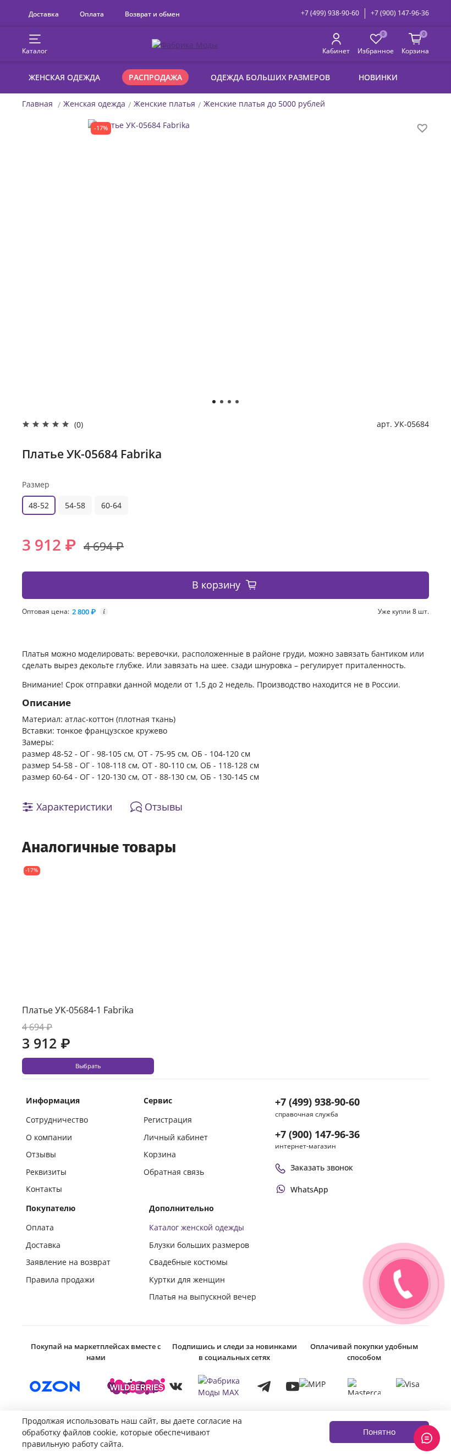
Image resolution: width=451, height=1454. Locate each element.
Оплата (92, 13)
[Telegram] (264, 1386)
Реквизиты (46, 1172)
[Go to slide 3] (229, 401)
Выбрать (88, 1066)
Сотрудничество (57, 1119)
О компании (49, 1137)
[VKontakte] (176, 1386)
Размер (36, 484)
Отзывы (41, 1154)
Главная (37, 103)
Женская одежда (64, 77)
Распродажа (155, 77)
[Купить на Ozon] (55, 1386)
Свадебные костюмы (188, 1262)
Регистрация (168, 1119)
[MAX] (220, 1386)
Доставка (44, 13)
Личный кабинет (176, 1137)
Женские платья (164, 103)
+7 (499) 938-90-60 (330, 13)
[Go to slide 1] (214, 401)
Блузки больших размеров (199, 1245)
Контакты (44, 1189)
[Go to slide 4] (237, 401)
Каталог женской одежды (196, 1227)
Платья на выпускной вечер (202, 1296)
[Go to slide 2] (221, 401)
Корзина (160, 1154)
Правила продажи (60, 1279)
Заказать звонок (321, 1167)
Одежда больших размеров (270, 77)
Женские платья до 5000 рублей (264, 103)
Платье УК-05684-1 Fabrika (78, 1010)
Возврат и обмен (152, 13)
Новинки (378, 77)
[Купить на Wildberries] (136, 1386)
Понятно (379, 1432)
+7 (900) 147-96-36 (400, 13)
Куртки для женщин (187, 1279)
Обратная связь (174, 1172)
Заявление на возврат (68, 1262)
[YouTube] (292, 1386)
